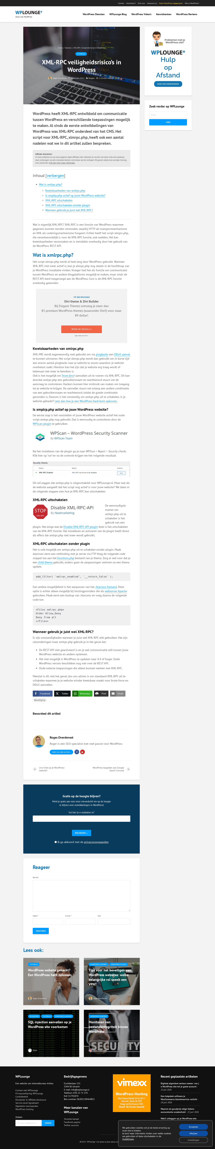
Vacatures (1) (152, 3)
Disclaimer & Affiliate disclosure (30, 1099)
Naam (36, 916)
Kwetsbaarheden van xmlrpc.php (65, 190)
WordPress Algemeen (98, 964)
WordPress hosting (24, 1109)
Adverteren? (131, 3)
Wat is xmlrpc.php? (50, 184)
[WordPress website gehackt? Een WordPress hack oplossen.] (51, 981)
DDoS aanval (122, 354)
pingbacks (102, 354)
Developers (34, 1016)
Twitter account (71, 1125)
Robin (34, 1050)
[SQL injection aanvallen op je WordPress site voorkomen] (51, 1033)
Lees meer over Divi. (81, 336)
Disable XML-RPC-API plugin (80, 527)
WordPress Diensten (94, 14)
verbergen (55, 175)
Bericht (35, 877)
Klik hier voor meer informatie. (62, 163)
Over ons (141, 3)
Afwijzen (194, 1133)
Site (99, 916)
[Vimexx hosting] (131, 1093)
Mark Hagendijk (99, 1050)
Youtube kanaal (71, 1119)
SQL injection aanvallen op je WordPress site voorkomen (49, 1024)
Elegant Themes (69, 306)
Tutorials (68, 48)
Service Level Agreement (27, 1102)
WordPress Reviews (186, 14)
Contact (121, 3)
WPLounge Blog (118, 14)
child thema (45, 562)
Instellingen (193, 1140)
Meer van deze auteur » (61, 752)
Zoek (168, 122)
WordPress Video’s (141, 14)
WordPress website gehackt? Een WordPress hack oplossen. (50, 972)
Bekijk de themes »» (81, 329)
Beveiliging (39, 700)
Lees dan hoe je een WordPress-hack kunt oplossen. (86, 401)
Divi (102, 311)
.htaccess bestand (106, 587)
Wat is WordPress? (192, 3)
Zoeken (18, 1117)
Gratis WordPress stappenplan (171, 3)
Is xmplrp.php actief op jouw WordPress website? (75, 195)
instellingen (128, 1139)
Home (60, 48)
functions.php (65, 558)
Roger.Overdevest (60, 78)
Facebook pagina (72, 1122)
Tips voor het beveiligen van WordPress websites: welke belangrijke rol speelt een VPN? (110, 977)
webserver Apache (116, 591)
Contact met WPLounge (26, 1090)
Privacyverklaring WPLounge (29, 1093)
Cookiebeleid (21, 1096)
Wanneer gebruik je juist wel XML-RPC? (69, 210)
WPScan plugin (42, 424)
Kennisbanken (163, 14)
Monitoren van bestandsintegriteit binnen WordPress (108, 1027)
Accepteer (193, 1126)
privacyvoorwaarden (96, 842)
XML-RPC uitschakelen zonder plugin (67, 205)
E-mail (68, 916)
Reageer (91, 78)
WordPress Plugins (118, 964)
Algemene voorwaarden (26, 1106)
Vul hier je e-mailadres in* (81, 812)
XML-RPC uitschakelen (58, 200)
